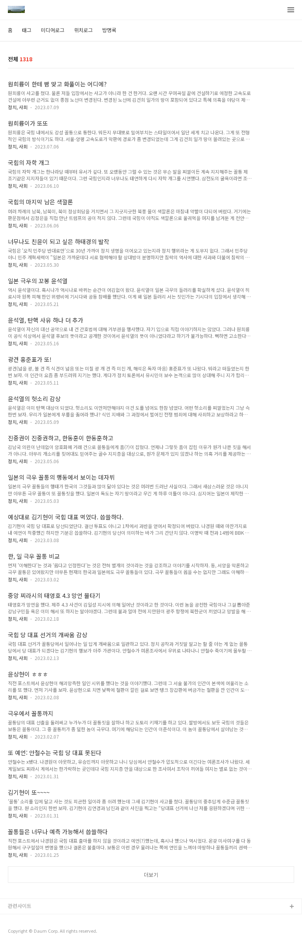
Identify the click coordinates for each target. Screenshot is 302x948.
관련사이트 (19, 905)
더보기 (151, 874)
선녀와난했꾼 (22, 919)
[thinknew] (16, 10)
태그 (26, 30)
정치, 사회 (18, 107)
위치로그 (83, 30)
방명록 (109, 30)
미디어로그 (52, 30)
